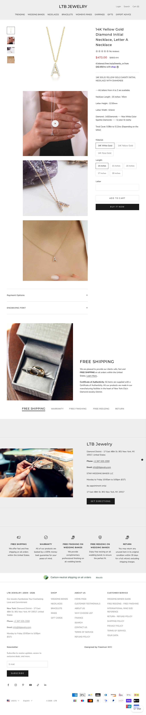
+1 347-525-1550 (102, 461)
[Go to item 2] (11, 41)
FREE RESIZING (101, 408)
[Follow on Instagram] (15, 685)
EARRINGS (100, 14)
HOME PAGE (80, 599)
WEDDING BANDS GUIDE (119, 599)
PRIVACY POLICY (115, 626)
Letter (98, 181)
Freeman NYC (105, 647)
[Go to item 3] (11, 50)
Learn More (92, 375)
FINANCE (79, 618)
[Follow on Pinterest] (23, 685)
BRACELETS (67, 14)
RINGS (54, 613)
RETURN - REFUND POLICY (119, 616)
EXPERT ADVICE (123, 14)
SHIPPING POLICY (115, 621)
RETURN (119, 408)
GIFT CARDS (56, 618)
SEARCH (79, 622)
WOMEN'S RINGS (84, 14)
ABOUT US (80, 608)
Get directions (101, 501)
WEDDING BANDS (36, 14)
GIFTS (110, 14)
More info (99, 577)
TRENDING (20, 14)
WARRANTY (57, 408)
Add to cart (117, 198)
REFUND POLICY (82, 636)
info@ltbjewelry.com (102, 467)
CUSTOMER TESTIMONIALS (87, 603)
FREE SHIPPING (33, 408)
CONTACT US (81, 627)
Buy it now (117, 207)
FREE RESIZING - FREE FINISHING (123, 603)
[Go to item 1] (11, 30)
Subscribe (17, 673)
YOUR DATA (112, 635)
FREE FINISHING (78, 408)
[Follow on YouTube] (30, 685)
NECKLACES (53, 14)
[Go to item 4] (11, 59)
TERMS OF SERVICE (84, 632)
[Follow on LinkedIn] (45, 685)
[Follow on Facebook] (8, 685)
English (26, 701)
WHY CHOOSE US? (84, 613)
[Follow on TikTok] (37, 685)
